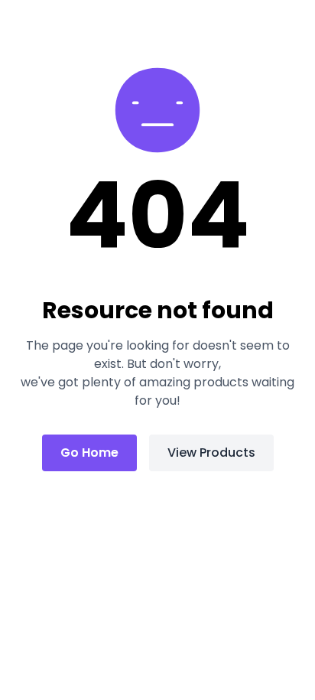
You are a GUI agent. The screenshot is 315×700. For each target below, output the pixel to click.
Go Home (89, 452)
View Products (211, 452)
